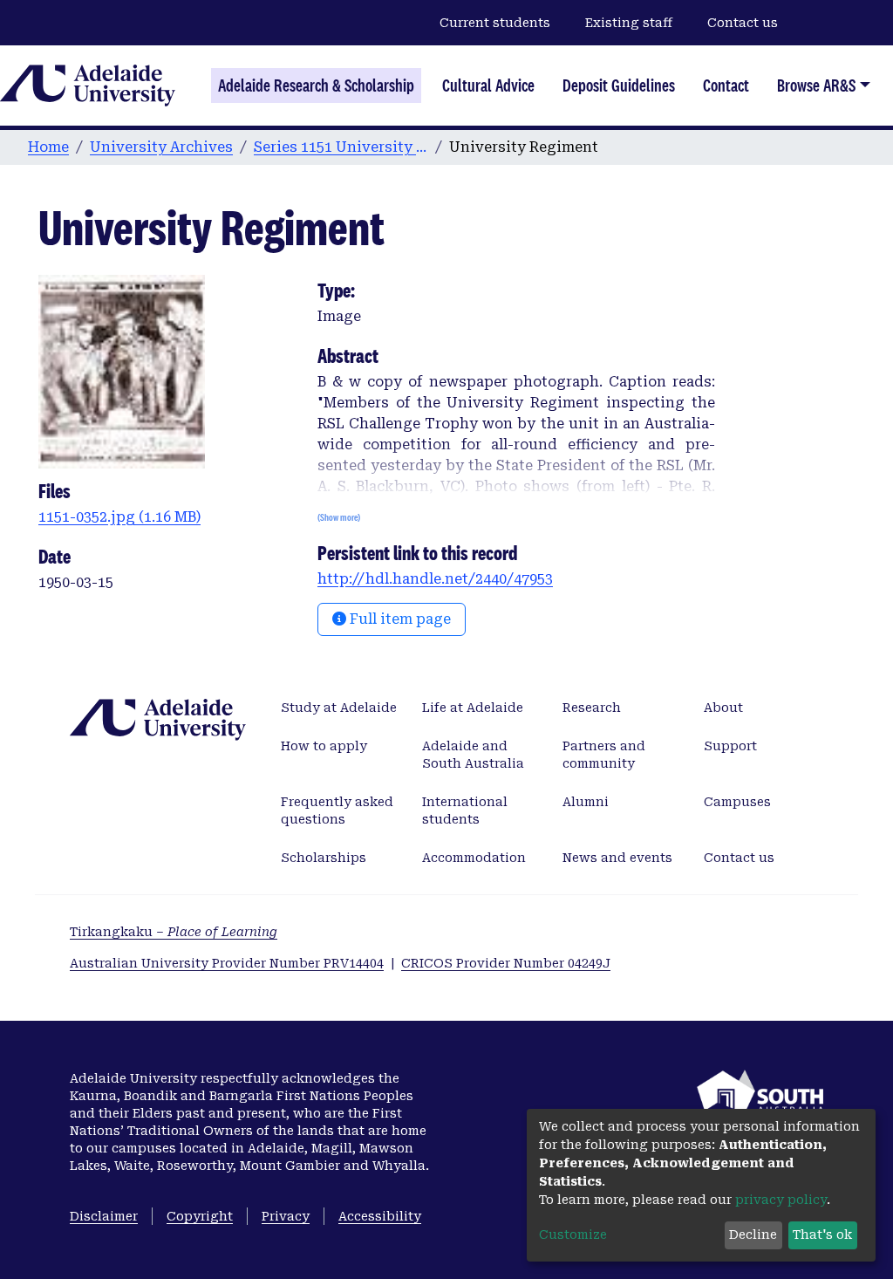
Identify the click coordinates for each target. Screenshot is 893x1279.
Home (48, 147)
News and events (617, 858)
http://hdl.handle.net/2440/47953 (435, 579)
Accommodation (474, 858)
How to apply (324, 746)
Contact (726, 85)
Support (730, 746)
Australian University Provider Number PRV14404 (227, 963)
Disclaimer (104, 1216)
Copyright (200, 1216)
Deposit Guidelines (618, 85)
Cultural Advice (488, 85)
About (723, 708)
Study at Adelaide (339, 708)
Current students (495, 23)
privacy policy (781, 1200)
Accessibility (379, 1216)
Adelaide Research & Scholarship (316, 85)
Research (591, 708)
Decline (753, 1234)
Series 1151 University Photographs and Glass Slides (341, 147)
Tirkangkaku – (173, 932)
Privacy (286, 1216)
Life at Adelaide (472, 708)
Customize (573, 1234)
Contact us (742, 23)
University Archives (161, 147)
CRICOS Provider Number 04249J (505, 963)
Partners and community (603, 754)
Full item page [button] (398, 619)
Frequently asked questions (337, 810)
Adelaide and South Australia (473, 754)
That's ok (822, 1234)
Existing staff (628, 23)
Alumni (585, 802)
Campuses (737, 802)
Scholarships (323, 858)
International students (465, 810)
